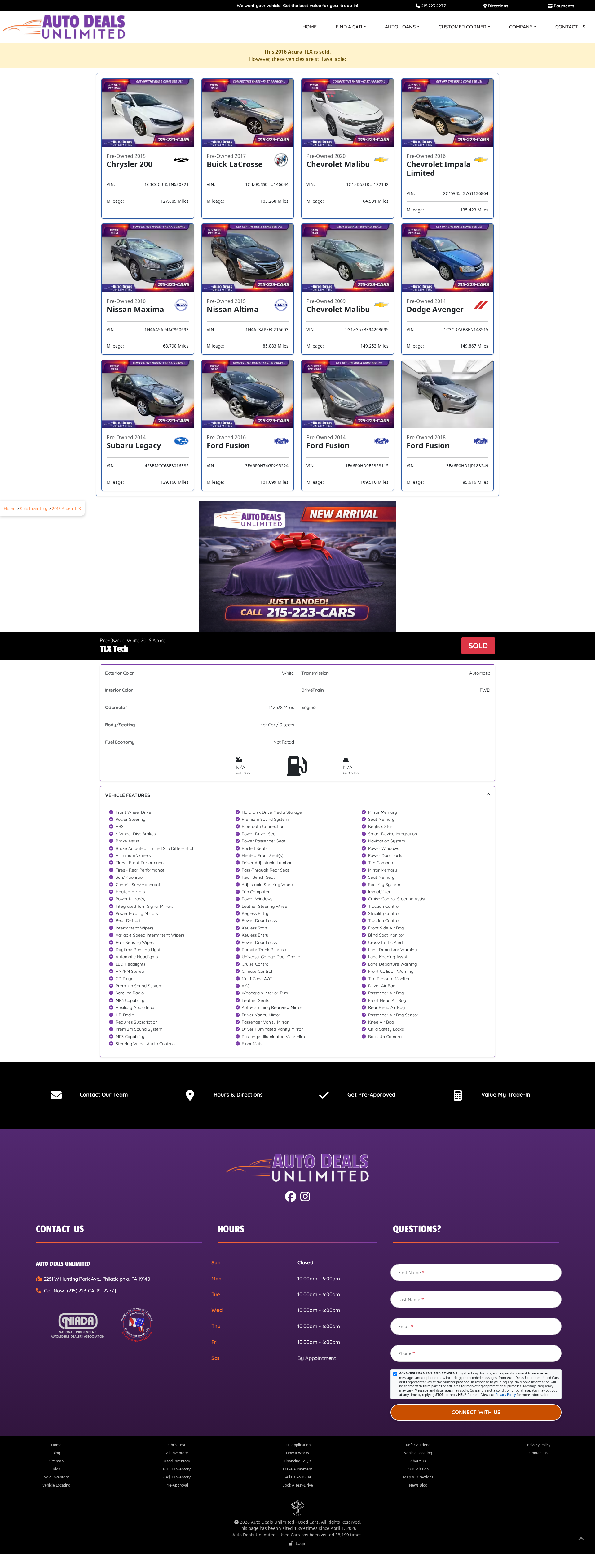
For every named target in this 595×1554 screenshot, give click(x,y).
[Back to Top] (581, 1539)
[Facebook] (291, 1198)
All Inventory (177, 1453)
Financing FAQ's (297, 1461)
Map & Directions (418, 1477)
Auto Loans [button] (400, 27)
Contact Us (570, 27)
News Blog (418, 1485)
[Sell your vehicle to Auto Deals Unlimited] (458, 1095)
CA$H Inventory (177, 1477)
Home (309, 27)
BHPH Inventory (177, 1469)
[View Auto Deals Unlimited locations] (190, 1095)
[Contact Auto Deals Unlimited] (56, 1095)
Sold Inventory (33, 508)
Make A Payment (297, 1469)
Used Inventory (177, 1461)
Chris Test (176, 1445)
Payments (563, 5)
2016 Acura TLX (66, 508)
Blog (56, 1453)
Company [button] (521, 27)
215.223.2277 (433, 5)
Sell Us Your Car (297, 1477)
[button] (297, 921)
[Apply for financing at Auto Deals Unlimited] (324, 1095)
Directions (497, 5)
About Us (418, 1461)
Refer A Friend (418, 1445)
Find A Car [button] (349, 27)
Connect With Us (476, 1412)
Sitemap (56, 1461)
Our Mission (418, 1469)
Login (299, 1543)
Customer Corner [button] (463, 27)
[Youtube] (305, 1198)
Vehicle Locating (56, 1485)
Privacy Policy (506, 1394)
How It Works (297, 1453)
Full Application (297, 1445)
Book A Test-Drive (297, 1485)
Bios (56, 1469)
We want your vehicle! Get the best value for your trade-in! (297, 5)
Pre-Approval (176, 1485)
